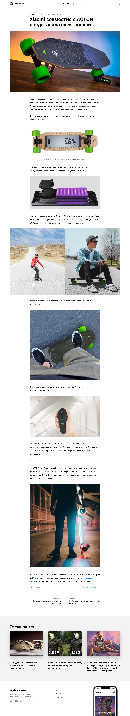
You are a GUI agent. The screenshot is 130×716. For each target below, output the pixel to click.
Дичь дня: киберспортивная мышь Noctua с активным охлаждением (23, 665)
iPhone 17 (65, 4)
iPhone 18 (75, 4)
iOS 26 (84, 4)
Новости (40, 4)
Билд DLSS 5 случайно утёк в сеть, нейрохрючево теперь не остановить (65, 665)
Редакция (60, 694)
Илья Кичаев (35, 14)
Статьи (48, 4)
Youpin (38, 587)
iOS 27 (91, 4)
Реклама (59, 697)
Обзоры (56, 4)
